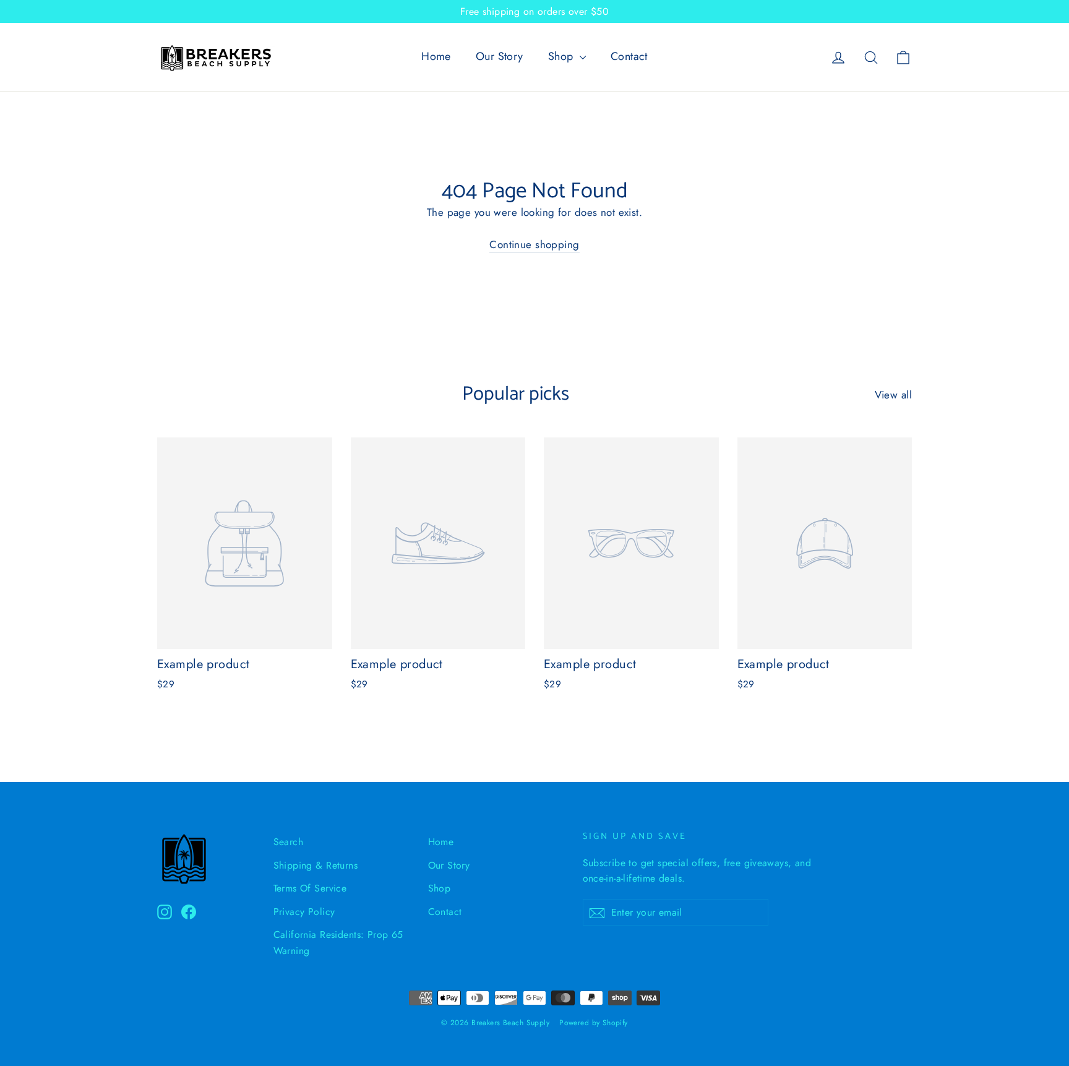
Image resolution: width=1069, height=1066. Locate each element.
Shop (562, 56)
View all (893, 394)
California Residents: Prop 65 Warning (338, 942)
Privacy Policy (304, 912)
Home (436, 56)
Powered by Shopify (593, 1022)
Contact (629, 56)
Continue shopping (534, 244)
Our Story (499, 56)
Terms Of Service (310, 888)
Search (288, 842)
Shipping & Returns (315, 865)
